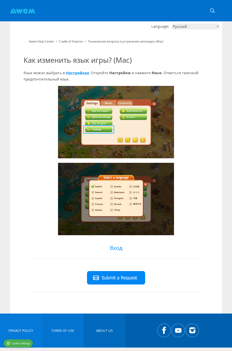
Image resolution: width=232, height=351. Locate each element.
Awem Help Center (41, 41)
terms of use (62, 330)
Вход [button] (116, 247)
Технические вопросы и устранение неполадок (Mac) (125, 41)
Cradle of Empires (71, 41)
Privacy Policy (21, 330)
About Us (104, 330)
